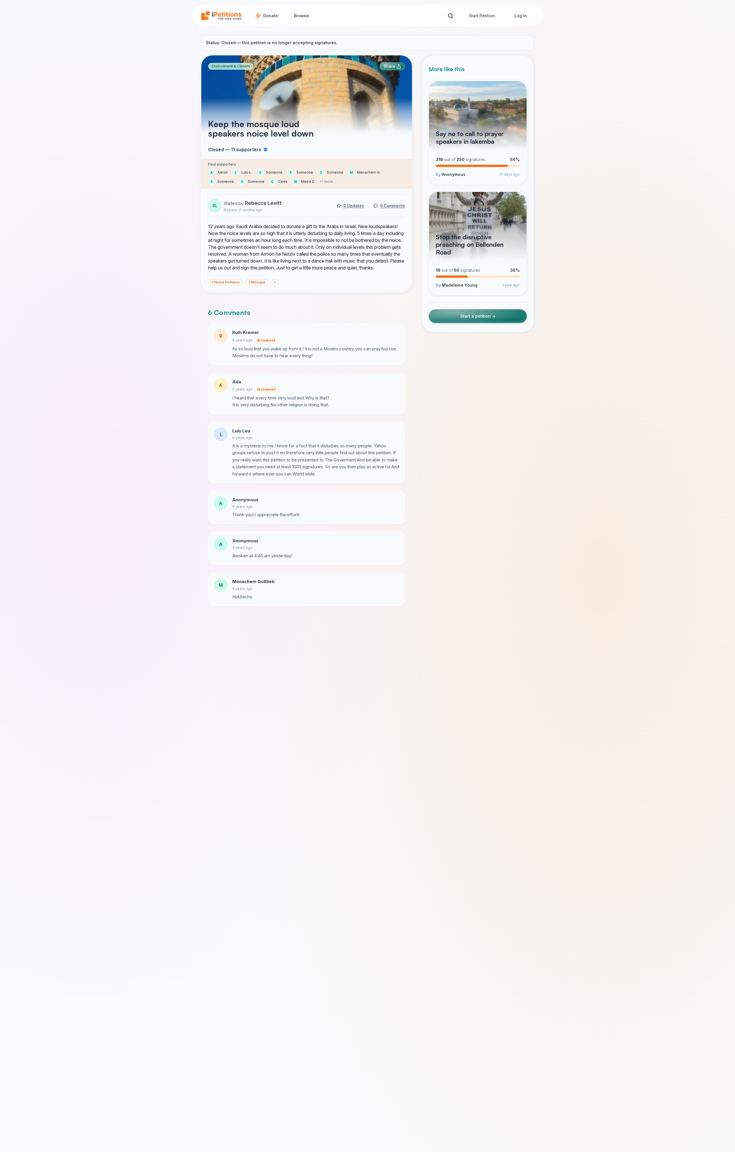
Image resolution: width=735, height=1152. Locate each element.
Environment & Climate (231, 66)
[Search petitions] (450, 16)
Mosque (256, 282)
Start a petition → (478, 316)
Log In (520, 15)
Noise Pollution (225, 282)
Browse (301, 15)
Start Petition (482, 15)
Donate (270, 15)
